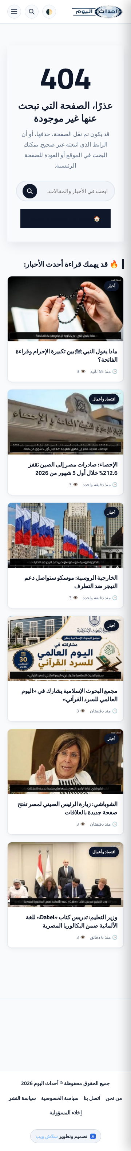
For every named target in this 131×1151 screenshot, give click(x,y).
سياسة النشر (22, 1098)
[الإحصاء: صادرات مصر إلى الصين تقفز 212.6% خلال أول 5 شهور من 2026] (65, 422)
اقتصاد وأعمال (103, 399)
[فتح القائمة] (14, 12)
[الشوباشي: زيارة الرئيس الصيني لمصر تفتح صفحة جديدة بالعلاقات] (65, 761)
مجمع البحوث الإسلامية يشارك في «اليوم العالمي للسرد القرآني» (69, 694)
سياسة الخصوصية (60, 1098)
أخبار (111, 285)
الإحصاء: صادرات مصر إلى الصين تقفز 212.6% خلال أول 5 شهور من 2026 (73, 468)
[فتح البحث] (32, 12)
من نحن (114, 1098)
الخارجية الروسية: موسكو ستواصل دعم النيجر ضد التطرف (71, 581)
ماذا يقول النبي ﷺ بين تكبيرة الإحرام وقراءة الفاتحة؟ (67, 355)
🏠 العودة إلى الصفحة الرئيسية (65, 218)
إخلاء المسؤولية (65, 1112)
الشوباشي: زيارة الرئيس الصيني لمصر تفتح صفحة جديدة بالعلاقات (67, 808)
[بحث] (30, 191)
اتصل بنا (92, 1098)
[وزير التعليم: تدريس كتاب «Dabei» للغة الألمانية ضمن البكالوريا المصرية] (65, 874)
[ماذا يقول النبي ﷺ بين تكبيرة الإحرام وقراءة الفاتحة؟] (65, 308)
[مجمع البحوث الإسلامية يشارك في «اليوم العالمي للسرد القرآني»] (65, 648)
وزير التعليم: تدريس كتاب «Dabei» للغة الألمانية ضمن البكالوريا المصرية (72, 921)
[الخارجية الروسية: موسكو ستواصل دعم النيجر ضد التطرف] (65, 535)
